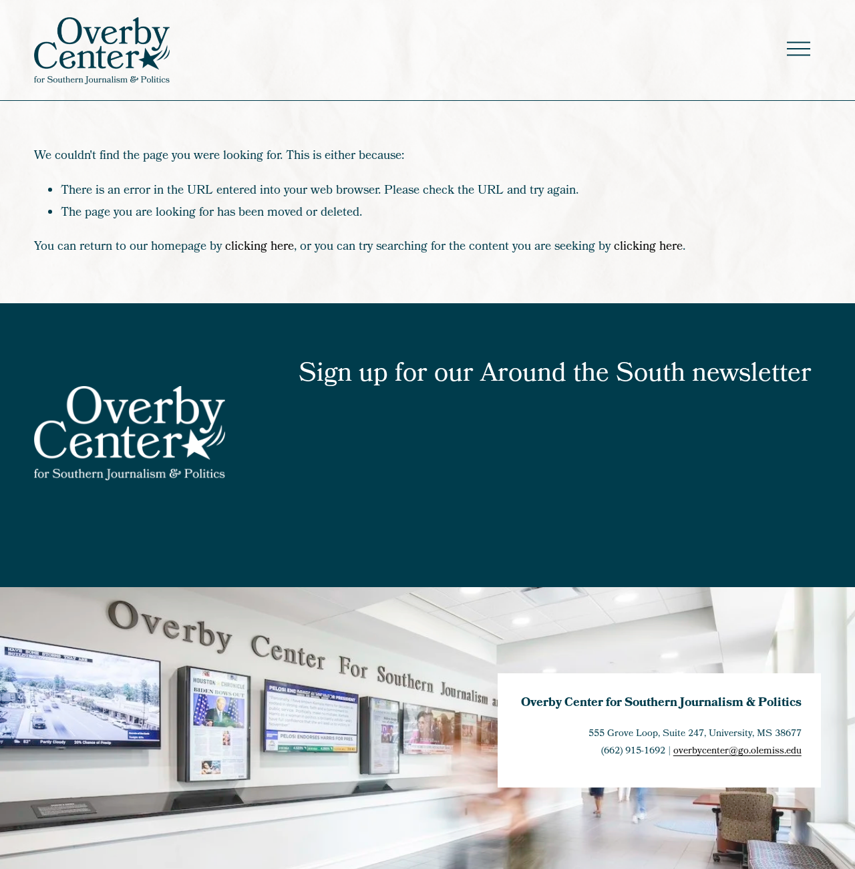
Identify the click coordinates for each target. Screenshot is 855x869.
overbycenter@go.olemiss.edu (737, 751)
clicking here (259, 247)
